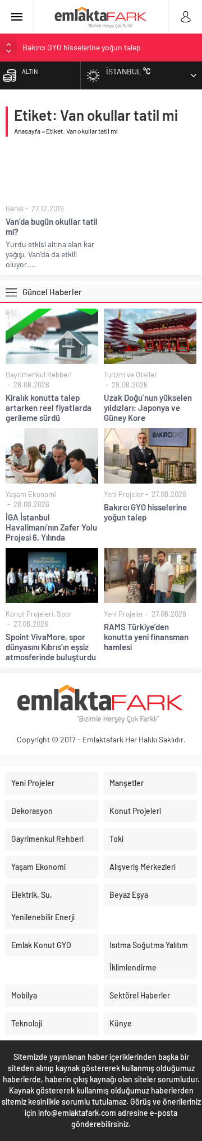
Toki (116, 839)
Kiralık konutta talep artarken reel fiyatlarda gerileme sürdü (48, 407)
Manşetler (126, 783)
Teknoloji (26, 1023)
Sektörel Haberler (139, 995)
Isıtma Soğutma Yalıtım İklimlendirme (148, 956)
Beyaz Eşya (128, 894)
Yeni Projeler (124, 494)
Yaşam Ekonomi (31, 494)
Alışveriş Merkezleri (142, 867)
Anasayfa (27, 131)
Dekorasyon (32, 811)
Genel (15, 208)
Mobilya (24, 995)
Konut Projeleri (29, 613)
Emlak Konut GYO (41, 945)
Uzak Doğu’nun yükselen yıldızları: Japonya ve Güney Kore (148, 407)
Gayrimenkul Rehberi (39, 374)
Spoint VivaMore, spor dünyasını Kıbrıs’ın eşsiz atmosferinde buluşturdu (51, 647)
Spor (64, 613)
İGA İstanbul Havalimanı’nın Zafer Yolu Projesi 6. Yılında (51, 527)
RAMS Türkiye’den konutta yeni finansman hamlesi (146, 637)
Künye (120, 1023)
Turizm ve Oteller (130, 374)
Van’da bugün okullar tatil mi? (52, 226)
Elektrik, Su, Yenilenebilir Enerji (43, 906)
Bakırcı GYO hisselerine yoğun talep (81, 47)
